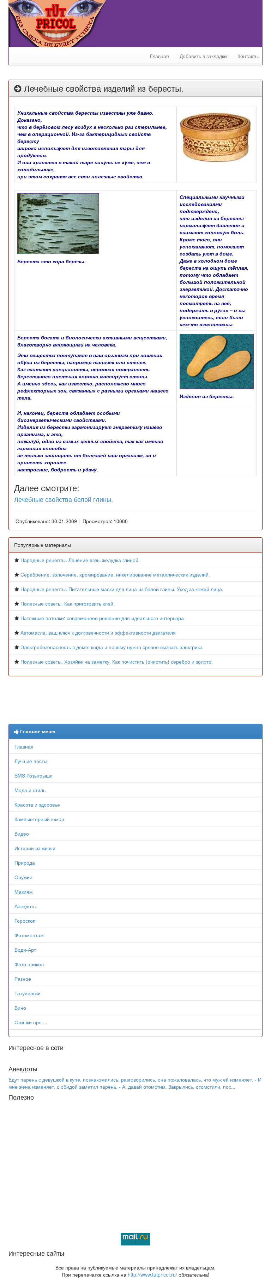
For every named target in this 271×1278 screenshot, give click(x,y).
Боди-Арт (25, 949)
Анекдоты (25, 906)
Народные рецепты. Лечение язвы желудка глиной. (80, 559)
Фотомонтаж (28, 935)
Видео (21, 833)
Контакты (248, 55)
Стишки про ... (30, 1022)
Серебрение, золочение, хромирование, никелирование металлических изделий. (115, 574)
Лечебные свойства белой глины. (63, 499)
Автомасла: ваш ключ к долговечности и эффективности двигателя (98, 632)
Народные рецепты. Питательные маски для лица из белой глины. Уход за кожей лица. (121, 588)
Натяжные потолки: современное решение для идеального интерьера (102, 617)
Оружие (23, 877)
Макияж (23, 891)
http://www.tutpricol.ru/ (152, 1274)
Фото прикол (29, 964)
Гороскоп (25, 920)
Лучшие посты (30, 760)
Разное (22, 978)
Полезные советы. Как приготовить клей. (67, 603)
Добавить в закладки (203, 55)
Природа (24, 862)
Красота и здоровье (37, 804)
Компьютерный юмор (39, 819)
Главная (159, 55)
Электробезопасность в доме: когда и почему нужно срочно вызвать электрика (111, 647)
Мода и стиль (30, 789)
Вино (20, 1007)
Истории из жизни (34, 848)
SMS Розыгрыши (33, 775)
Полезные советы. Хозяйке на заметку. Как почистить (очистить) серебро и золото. (116, 661)
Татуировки (27, 993)
